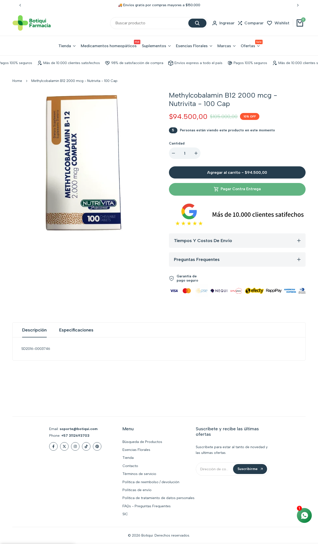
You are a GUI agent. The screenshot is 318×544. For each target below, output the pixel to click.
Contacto (130, 466)
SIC (125, 514)
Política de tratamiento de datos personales (158, 498)
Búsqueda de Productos (142, 442)
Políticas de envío (137, 490)
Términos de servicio (139, 474)
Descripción (34, 330)
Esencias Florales (136, 450)
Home (17, 81)
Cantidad (177, 143)
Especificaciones (76, 330)
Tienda (128, 458)
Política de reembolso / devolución (150, 482)
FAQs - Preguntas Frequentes (146, 506)
